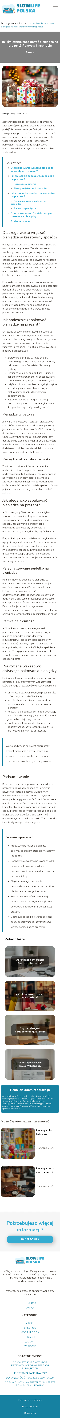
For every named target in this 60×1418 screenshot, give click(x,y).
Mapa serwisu (30, 1406)
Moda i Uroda (30, 1332)
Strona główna (8, 23)
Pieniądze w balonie (25, 183)
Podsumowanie (20, 221)
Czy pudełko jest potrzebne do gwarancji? (30, 1030)
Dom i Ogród (30, 1323)
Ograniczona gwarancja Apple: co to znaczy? (30, 961)
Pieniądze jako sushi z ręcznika (31, 188)
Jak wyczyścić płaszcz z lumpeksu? (30, 1378)
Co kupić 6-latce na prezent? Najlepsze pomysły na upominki (44, 1132)
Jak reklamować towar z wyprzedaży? (30, 996)
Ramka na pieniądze (25, 208)
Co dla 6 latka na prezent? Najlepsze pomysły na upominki (30, 1384)
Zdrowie (30, 1346)
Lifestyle (30, 1327)
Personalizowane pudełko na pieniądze (28, 202)
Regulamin (30, 1413)
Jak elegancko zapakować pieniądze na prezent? (33, 194)
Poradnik (30, 1337)
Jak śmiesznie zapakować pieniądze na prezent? (32, 177)
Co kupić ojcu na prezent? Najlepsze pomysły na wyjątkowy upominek (45, 1170)
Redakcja (30, 1303)
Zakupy (23, 23)
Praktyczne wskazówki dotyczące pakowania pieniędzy (31, 214)
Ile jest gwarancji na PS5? (29, 1373)
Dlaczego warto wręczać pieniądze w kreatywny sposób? (32, 169)
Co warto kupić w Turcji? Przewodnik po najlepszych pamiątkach (30, 1365)
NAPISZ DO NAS (30, 1239)
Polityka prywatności (30, 1400)
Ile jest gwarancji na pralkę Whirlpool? (30, 1064)
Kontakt (30, 1307)
